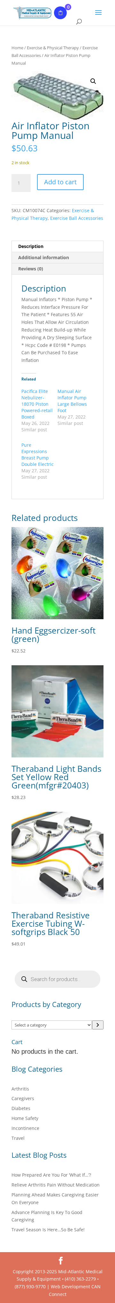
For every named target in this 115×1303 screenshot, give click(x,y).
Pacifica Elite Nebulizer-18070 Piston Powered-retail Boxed (37, 404)
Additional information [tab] (43, 257)
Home (17, 48)
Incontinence (25, 1128)
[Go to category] (97, 1024)
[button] (93, 81)
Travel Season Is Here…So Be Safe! (48, 1230)
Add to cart (60, 182)
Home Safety (25, 1118)
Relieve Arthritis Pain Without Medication (56, 1185)
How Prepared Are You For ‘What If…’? (51, 1175)
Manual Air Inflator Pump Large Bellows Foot (72, 400)
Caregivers (23, 1098)
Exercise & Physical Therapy (53, 48)
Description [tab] (30, 246)
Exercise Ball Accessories (76, 218)
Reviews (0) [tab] (30, 269)
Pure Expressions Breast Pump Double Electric (37, 454)
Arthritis (20, 1089)
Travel (18, 1138)
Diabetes (21, 1108)
